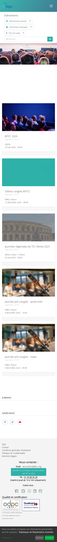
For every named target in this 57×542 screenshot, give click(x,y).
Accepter (49, 538)
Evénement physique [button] (18, 27)
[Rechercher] (50, 39)
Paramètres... (7, 538)
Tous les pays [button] (14, 33)
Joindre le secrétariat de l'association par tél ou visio (28, 472)
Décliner (39, 538)
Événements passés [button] (18, 21)
